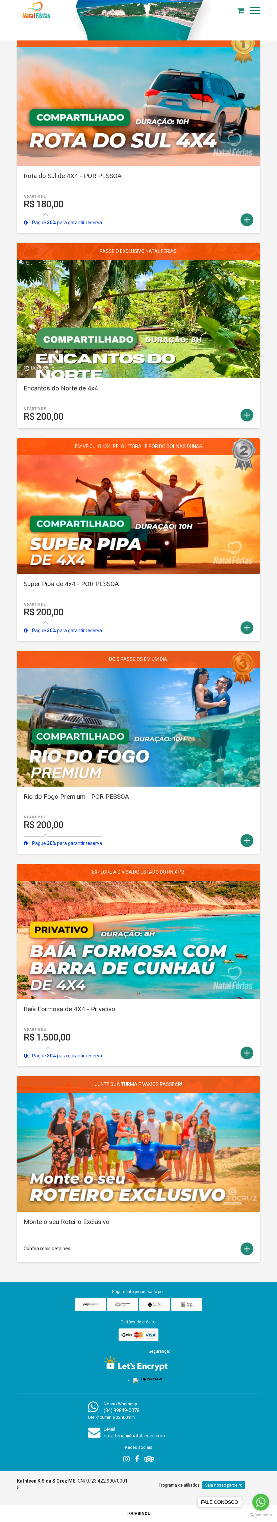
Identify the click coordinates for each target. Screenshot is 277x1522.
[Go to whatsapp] (260, 1502)
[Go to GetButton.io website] (261, 1515)
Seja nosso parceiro (223, 1485)
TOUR (138, 1513)
